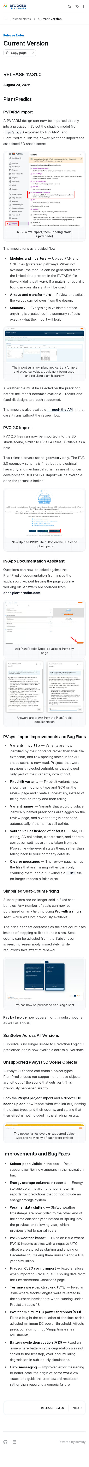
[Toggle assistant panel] (77, 6)
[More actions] (84, 6)
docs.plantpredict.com (21, 593)
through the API (60, 409)
